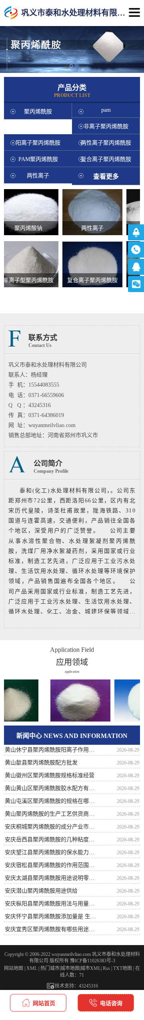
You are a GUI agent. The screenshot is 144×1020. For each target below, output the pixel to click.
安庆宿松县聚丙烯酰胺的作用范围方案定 (52, 865)
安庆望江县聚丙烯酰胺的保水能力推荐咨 (52, 852)
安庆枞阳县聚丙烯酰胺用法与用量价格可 (52, 904)
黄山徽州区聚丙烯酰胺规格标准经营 (49, 775)
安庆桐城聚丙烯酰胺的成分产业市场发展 (52, 827)
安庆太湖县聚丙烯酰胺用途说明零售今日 (52, 878)
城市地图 (70, 968)
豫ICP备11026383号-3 (92, 961)
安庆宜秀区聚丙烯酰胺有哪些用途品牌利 (52, 929)
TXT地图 (122, 968)
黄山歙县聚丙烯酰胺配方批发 (41, 763)
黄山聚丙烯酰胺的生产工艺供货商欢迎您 (52, 814)
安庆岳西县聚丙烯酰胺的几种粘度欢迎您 (52, 840)
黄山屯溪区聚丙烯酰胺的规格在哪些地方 (52, 801)
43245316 (88, 986)
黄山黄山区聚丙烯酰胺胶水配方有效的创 (52, 788)
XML (31, 968)
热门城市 (50, 968)
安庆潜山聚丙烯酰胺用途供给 (41, 891)
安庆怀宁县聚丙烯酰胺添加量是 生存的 (52, 916)
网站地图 (13, 968)
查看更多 (106, 176)
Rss (106, 968)
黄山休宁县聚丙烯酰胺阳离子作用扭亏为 (52, 750)
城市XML (90, 968)
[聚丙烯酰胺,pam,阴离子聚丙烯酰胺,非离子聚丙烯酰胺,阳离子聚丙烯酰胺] (11, 13)
